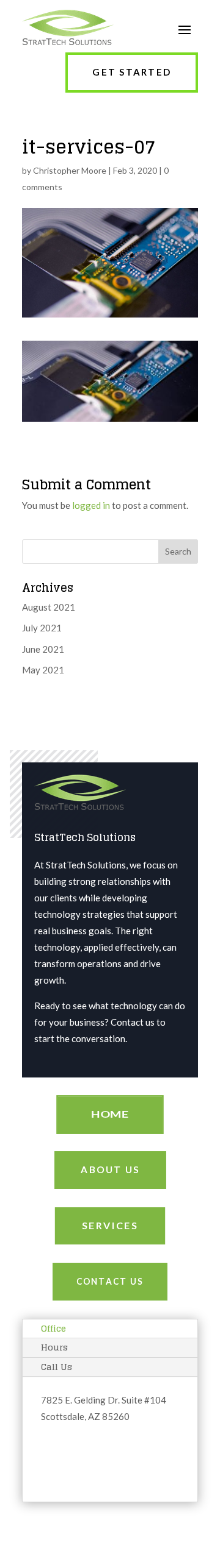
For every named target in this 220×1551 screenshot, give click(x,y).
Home (110, 1114)
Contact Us (110, 1281)
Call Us (56, 1366)
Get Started (131, 71)
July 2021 (42, 627)
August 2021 (48, 607)
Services (110, 1225)
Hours (54, 1347)
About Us (110, 1169)
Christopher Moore (69, 170)
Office (53, 1328)
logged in (91, 505)
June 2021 (43, 649)
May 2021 (43, 669)
